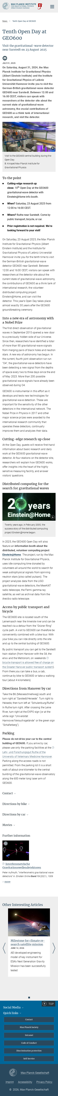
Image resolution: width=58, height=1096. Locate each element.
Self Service (29, 1058)
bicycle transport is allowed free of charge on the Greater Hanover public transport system (28, 664)
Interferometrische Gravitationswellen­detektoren (21, 865)
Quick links (11, 1013)
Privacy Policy (44, 1082)
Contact (29, 1019)
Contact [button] (8, 793)
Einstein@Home (11, 554)
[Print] (4, 58)
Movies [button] (7, 825)
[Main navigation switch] (52, 6)
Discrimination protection (29, 1050)
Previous (4, 948)
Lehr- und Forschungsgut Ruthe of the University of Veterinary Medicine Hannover (27, 754)
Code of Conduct (29, 1043)
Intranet (29, 1035)
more (7, 881)
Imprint (10, 1082)
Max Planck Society (29, 1027)
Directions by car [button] (14, 814)
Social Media (12, 1007)
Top (51, 1004)
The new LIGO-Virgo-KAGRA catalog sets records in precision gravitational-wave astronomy (29, 946)
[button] (53, 148)
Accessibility (25, 1082)
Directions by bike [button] (14, 804)
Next (53, 948)
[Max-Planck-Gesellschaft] (15, 1073)
